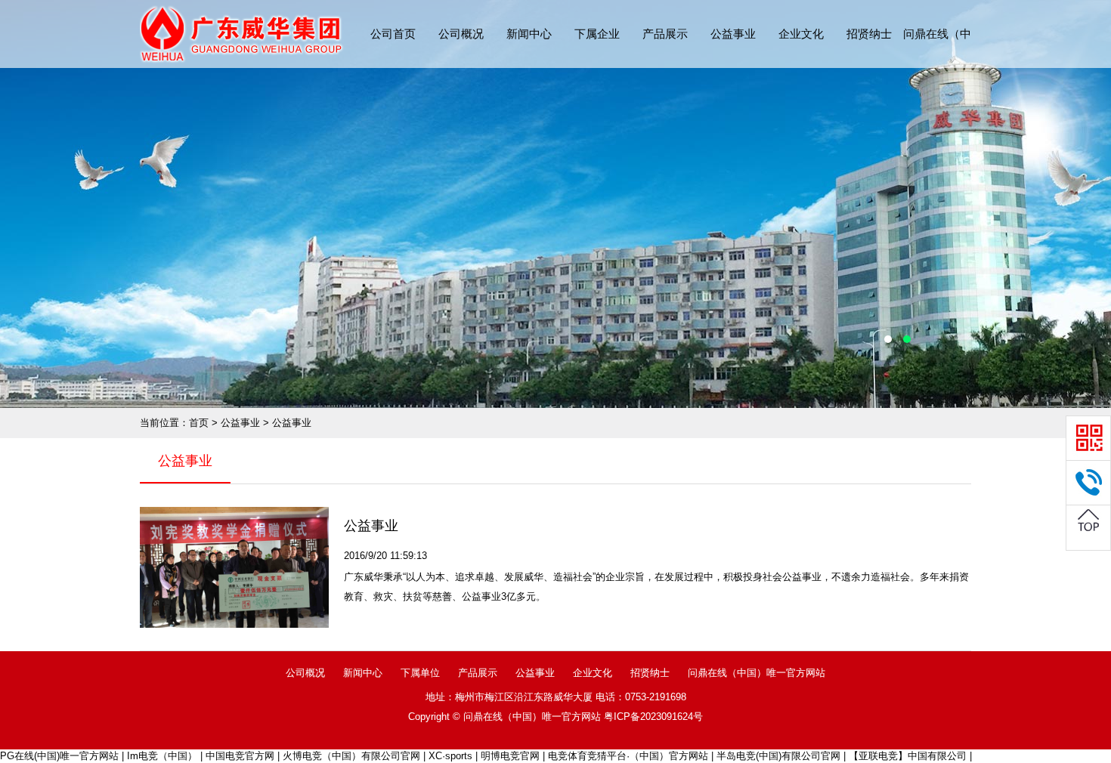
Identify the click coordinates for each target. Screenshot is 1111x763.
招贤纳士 (869, 33)
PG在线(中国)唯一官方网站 (59, 755)
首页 (199, 422)
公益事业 (733, 33)
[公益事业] (234, 567)
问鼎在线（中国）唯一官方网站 (756, 672)
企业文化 (801, 33)
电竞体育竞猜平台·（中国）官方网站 (628, 755)
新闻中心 (529, 33)
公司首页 (393, 33)
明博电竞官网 (510, 755)
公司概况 (461, 33)
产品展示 (665, 33)
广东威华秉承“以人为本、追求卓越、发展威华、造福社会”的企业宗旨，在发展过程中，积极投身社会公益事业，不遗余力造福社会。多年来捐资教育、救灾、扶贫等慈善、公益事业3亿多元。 (656, 586)
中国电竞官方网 (240, 755)
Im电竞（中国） (162, 755)
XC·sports (450, 755)
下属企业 (597, 33)
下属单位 (420, 672)
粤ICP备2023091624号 (653, 716)
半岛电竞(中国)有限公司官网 (778, 755)
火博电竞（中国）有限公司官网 (351, 755)
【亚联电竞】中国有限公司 (908, 755)
